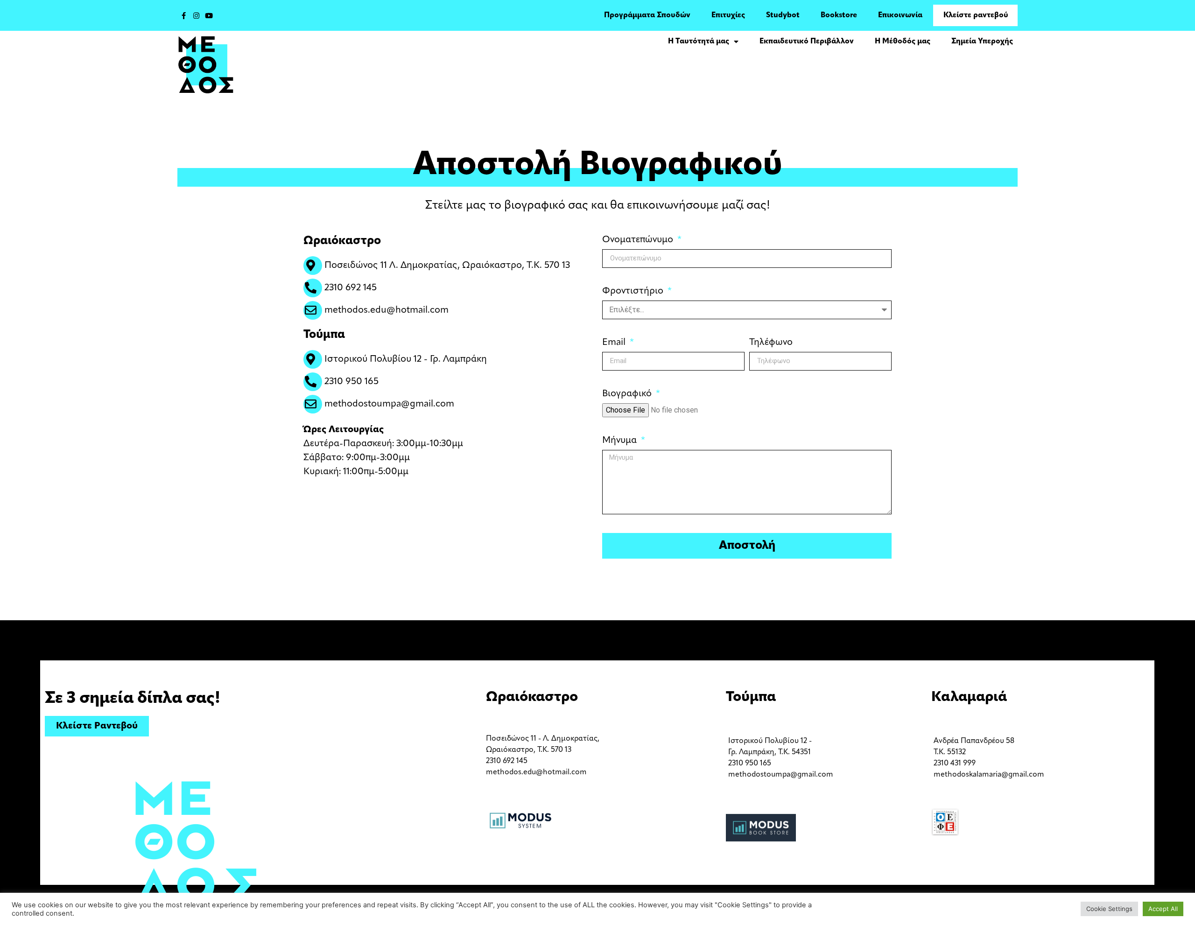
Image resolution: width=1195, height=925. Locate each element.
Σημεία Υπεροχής (982, 41)
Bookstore (839, 15)
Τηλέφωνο (771, 342)
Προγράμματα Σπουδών (647, 15)
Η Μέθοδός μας (902, 41)
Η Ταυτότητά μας (698, 41)
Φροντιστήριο (634, 291)
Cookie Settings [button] (1109, 908)
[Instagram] (196, 15)
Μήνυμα (620, 440)
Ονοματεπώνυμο (638, 240)
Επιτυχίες (728, 15)
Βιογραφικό (628, 394)
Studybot (783, 15)
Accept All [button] (1163, 908)
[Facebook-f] (183, 15)
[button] (97, 726)
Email (615, 342)
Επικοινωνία (900, 15)
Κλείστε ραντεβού (975, 15)
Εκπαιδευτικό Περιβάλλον (806, 41)
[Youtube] (209, 15)
